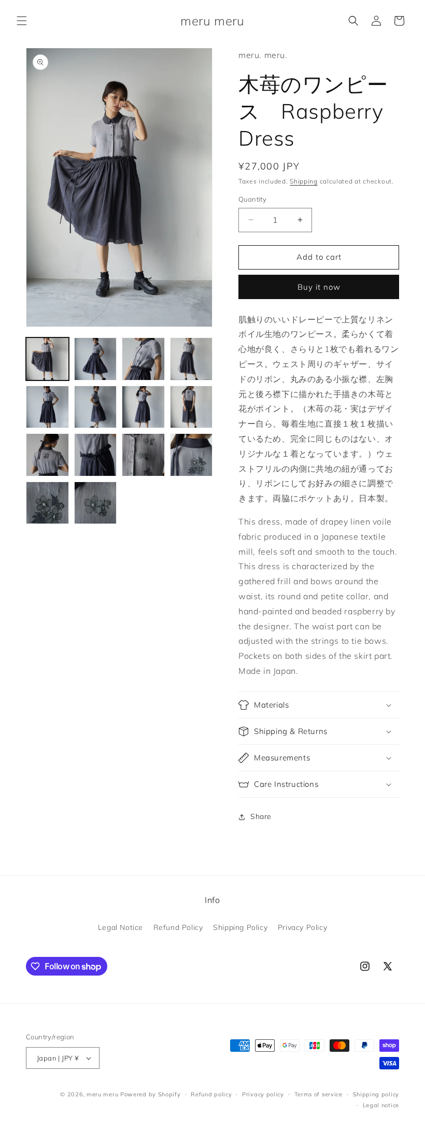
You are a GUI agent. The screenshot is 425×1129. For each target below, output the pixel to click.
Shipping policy (376, 1094)
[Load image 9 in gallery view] (47, 454)
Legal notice (381, 1105)
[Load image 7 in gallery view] (143, 407)
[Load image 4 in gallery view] (191, 358)
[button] (21, 20)
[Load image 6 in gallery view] (95, 407)
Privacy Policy (302, 927)
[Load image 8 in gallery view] (191, 407)
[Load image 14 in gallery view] (95, 503)
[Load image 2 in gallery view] (95, 358)
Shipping (304, 181)
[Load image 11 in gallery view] (143, 454)
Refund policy (211, 1094)
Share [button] (261, 816)
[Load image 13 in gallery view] (47, 503)
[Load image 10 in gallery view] (95, 454)
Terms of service (318, 1094)
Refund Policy (178, 927)
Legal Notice (120, 927)
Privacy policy (263, 1094)
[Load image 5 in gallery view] (47, 407)
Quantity (252, 199)
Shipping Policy (240, 927)
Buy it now (319, 287)
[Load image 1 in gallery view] (47, 358)
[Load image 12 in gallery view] (191, 454)
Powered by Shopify (150, 1094)
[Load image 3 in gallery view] (143, 358)
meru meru (102, 1094)
